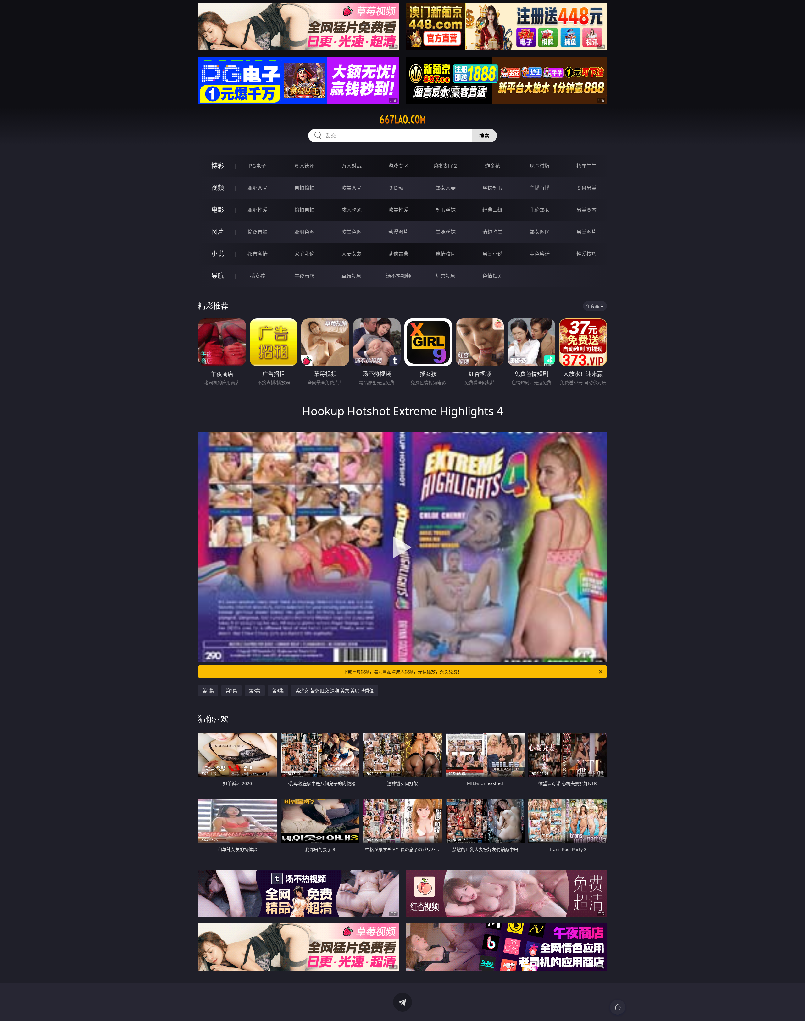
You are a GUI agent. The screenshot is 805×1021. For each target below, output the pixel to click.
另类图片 (586, 231)
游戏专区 (398, 165)
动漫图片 (398, 231)
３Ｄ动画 (398, 187)
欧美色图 (351, 231)
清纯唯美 (492, 231)
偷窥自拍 (257, 231)
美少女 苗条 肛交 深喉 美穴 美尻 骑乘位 (335, 690)
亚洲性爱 (257, 209)
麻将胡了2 (445, 165)
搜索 (484, 135)
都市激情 (257, 253)
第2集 (231, 690)
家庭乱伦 (304, 253)
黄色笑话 (540, 253)
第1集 (208, 690)
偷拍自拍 (304, 209)
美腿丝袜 (446, 231)
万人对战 (351, 165)
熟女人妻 (446, 187)
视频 (217, 187)
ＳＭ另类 (586, 187)
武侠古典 (398, 253)
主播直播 (540, 187)
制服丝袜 (446, 209)
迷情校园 (446, 253)
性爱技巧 (586, 253)
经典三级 (492, 209)
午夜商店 (304, 275)
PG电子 (257, 165)
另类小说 (492, 253)
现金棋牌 (540, 165)
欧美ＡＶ (351, 187)
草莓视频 (351, 275)
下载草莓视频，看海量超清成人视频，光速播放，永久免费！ (402, 672)
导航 (217, 276)
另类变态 (586, 209)
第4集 (278, 690)
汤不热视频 (398, 275)
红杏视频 (446, 275)
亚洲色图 (304, 231)
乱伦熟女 (540, 209)
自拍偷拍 (304, 187)
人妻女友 (351, 253)
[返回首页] (617, 1007)
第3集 (254, 690)
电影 (217, 209)
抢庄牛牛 (586, 165)
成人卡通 (351, 209)
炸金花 (492, 165)
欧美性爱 (398, 209)
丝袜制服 (492, 187)
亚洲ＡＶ (257, 187)
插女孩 (257, 275)
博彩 (217, 165)
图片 (217, 231)
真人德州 (304, 165)
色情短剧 (492, 275)
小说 (217, 254)
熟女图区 (540, 231)
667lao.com (402, 119)
